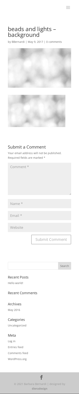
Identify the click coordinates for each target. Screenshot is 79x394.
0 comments (54, 42)
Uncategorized (17, 325)
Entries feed (15, 347)
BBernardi (18, 42)
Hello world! (15, 283)
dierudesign (39, 388)
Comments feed (18, 353)
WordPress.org (17, 359)
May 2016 (14, 310)
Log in (12, 341)
